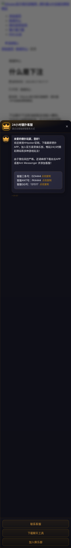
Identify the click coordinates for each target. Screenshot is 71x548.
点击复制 (46, 176)
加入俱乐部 (36, 542)
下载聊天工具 (36, 533)
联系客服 (35, 524)
